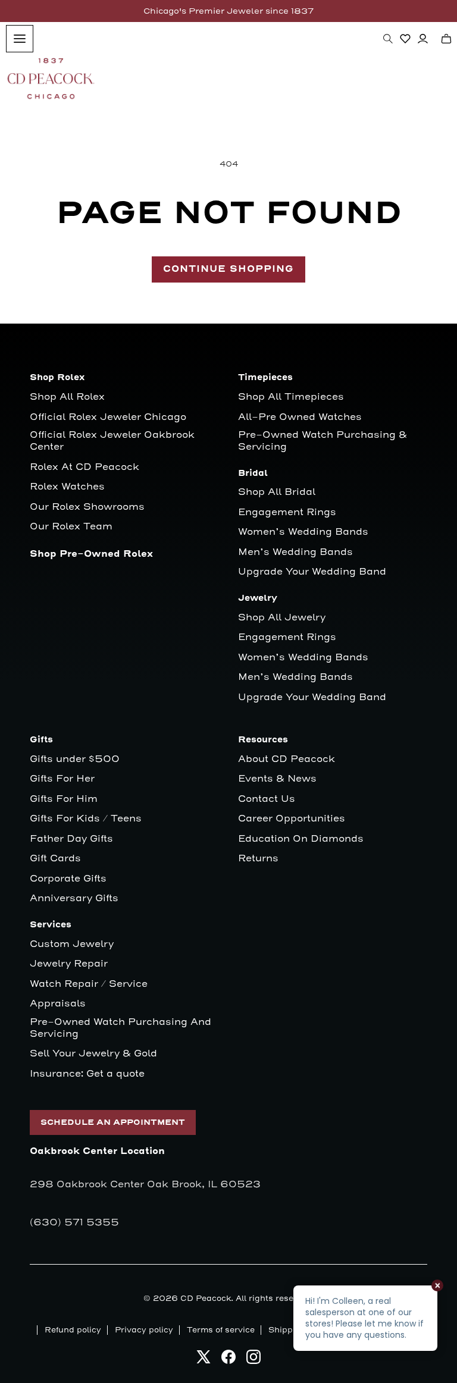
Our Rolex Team (71, 526)
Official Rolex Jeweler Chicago (108, 417)
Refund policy (73, 1330)
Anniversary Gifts (74, 898)
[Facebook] (228, 1360)
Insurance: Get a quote (87, 1074)
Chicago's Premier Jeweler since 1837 (228, 11)
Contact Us (266, 799)
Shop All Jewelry (281, 617)
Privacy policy (144, 1330)
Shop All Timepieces (291, 397)
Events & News (277, 779)
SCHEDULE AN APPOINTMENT (112, 1122)
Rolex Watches (67, 487)
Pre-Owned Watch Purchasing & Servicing (322, 441)
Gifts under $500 (75, 759)
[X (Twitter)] (203, 1360)
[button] (388, 39)
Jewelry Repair (69, 964)
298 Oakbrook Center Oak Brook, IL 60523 (145, 1184)
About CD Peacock (286, 759)
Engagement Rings (287, 512)
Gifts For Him (64, 799)
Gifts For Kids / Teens (86, 818)
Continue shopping (228, 269)
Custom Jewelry (72, 944)
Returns (258, 858)
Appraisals (58, 1003)
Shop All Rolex (67, 397)
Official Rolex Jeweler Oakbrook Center (112, 441)
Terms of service (221, 1330)
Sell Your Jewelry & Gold (93, 1053)
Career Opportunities (291, 818)
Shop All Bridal (276, 492)
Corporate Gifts (68, 879)
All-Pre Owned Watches (300, 417)
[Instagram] (253, 1360)
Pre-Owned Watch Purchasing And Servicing (120, 1028)
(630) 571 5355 (74, 1222)
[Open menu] (19, 38)
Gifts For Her (62, 779)
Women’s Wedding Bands (303, 532)
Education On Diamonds (301, 839)
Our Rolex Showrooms (87, 507)
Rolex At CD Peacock (84, 467)
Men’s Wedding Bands (295, 552)
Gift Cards (55, 858)
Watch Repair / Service (89, 984)
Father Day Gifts (71, 839)
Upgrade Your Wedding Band (312, 572)
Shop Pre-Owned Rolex (91, 554)
